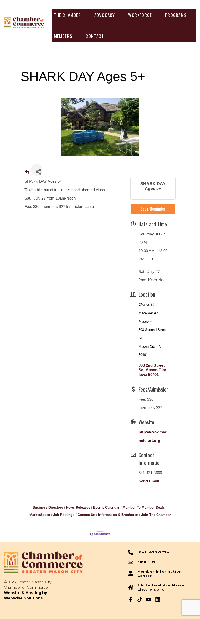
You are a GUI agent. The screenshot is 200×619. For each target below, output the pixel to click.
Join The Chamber (156, 515)
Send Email (149, 481)
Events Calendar (106, 507)
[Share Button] (36, 170)
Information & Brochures (118, 515)
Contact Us (86, 515)
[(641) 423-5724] (130, 552)
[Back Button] (27, 172)
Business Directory (48, 507)
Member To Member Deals (144, 507)
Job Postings (63, 515)
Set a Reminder (152, 209)
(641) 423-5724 (153, 552)
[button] (67, 15)
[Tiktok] (139, 599)
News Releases (78, 507)
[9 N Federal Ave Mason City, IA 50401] (130, 587)
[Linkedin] (157, 599)
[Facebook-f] (130, 599)
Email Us (146, 562)
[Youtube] (148, 599)
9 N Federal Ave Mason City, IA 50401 (161, 587)
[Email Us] (130, 562)
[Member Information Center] (130, 573)
